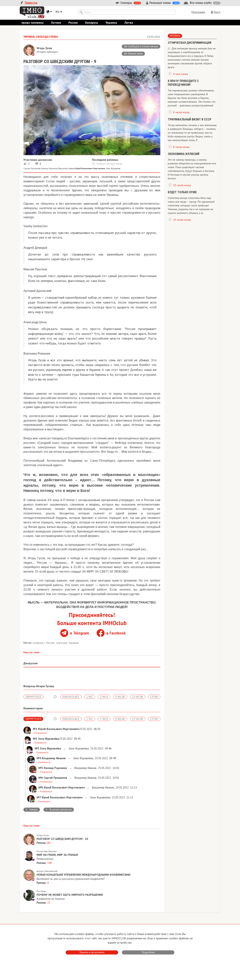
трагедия (62, 643)
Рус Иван (41, 891)
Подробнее (148, 952)
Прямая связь (135, 53)
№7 (39, 797)
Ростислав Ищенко (47, 851)
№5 (40, 768)
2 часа (104, 696)
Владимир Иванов (66, 168)
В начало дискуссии (58, 810)
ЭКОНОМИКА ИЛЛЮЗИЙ (183, 154)
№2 (35, 738)
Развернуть (40, 732)
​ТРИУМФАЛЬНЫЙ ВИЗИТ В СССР (189, 119)
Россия (73, 22)
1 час (89, 696)
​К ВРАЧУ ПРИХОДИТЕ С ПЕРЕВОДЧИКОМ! (183, 82)
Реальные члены (164, 3)
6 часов (120, 696)
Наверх (31, 810)
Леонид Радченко (49, 168)
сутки (154, 696)
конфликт (39, 643)
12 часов (137, 696)
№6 (40, 777)
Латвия (56, 22)
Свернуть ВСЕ (33, 696)
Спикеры (130, 3)
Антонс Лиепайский (47, 871)
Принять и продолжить (92, 952)
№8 (40, 787)
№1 (35, 729)
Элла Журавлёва (113, 168)
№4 (39, 758)
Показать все (70, 696)
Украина (111, 22)
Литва (128, 22)
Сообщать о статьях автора (143, 46)
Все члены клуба (204, 3)
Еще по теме (32, 652)
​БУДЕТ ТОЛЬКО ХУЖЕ (182, 192)
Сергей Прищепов (31, 168)
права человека (33, 22)
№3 (37, 748)
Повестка (30, 3)
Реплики (175, 35)
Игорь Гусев (43, 835)
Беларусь (91, 22)
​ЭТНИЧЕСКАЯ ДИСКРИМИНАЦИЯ (189, 42)
